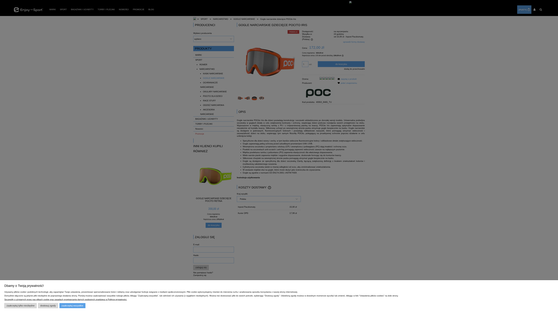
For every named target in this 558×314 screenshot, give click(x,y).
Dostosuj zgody (48, 305)
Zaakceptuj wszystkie (72, 305)
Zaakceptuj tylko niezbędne (21, 305)
